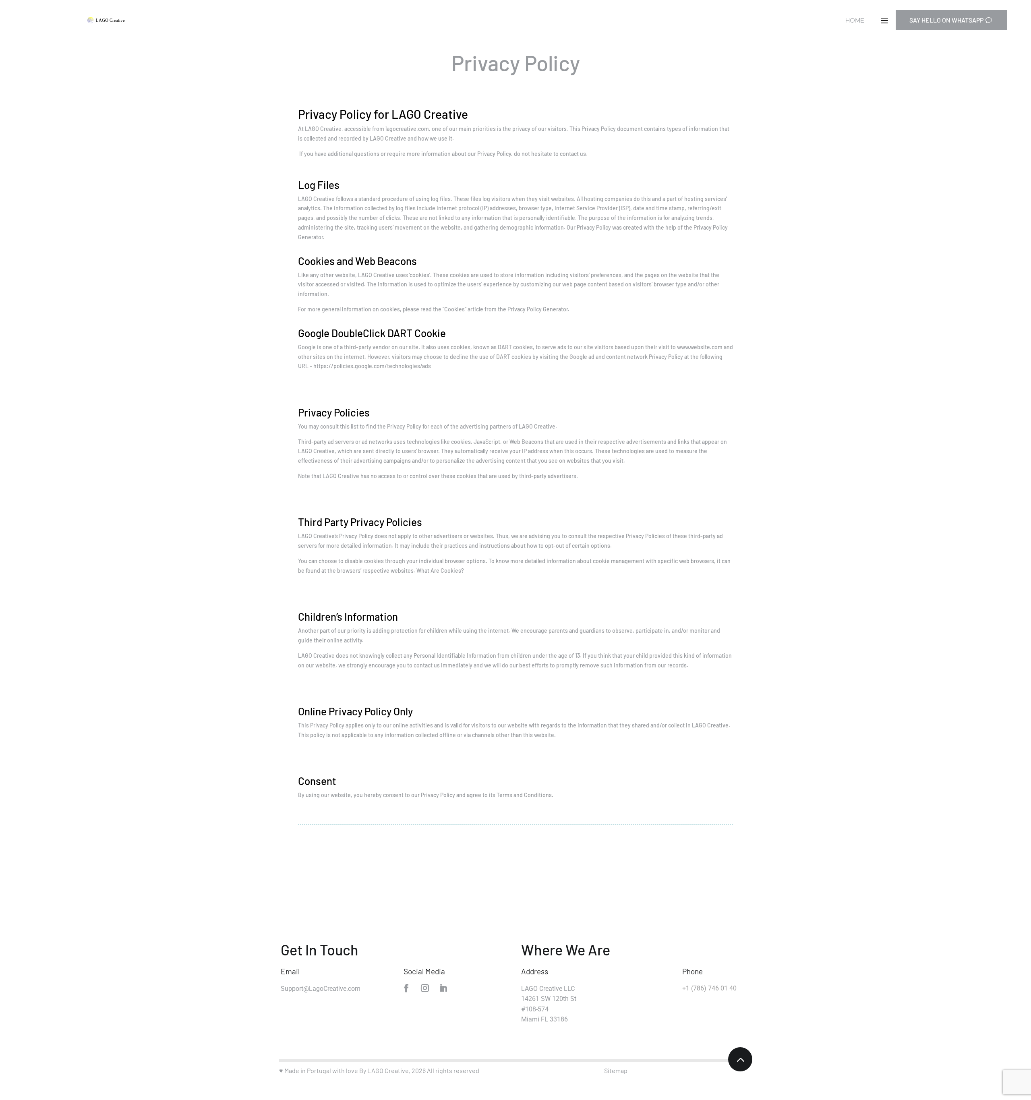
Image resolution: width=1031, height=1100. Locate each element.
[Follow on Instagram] (425, 988)
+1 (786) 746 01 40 (709, 988)
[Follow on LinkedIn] (443, 988)
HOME (854, 20)
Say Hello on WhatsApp (946, 20)
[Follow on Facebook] (406, 988)
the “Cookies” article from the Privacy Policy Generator (500, 309)
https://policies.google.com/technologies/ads (372, 366)
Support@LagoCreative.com (320, 988)
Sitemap (615, 1070)
